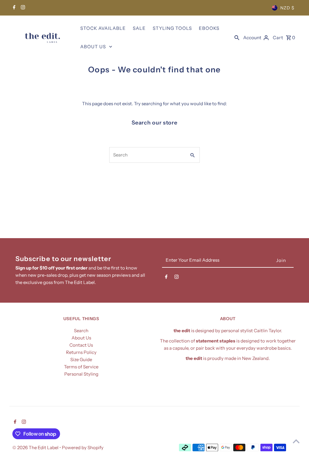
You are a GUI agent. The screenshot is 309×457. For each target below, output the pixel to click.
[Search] (237, 37)
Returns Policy (81, 352)
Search (81, 330)
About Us (81, 338)
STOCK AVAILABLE (103, 28)
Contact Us (81, 345)
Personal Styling (81, 374)
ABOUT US (93, 46)
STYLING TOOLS (172, 28)
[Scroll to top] (296, 441)
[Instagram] (22, 8)
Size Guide (81, 359)
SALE (139, 28)
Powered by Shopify (83, 447)
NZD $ (287, 8)
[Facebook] (13, 8)
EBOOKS (209, 28)
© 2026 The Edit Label (35, 447)
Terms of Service (81, 367)
